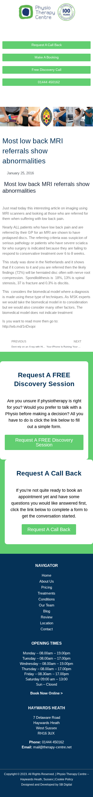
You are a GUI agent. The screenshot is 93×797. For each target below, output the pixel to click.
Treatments (46, 593)
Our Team (46, 605)
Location (46, 623)
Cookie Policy (64, 779)
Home (46, 575)
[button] (87, 99)
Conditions (46, 599)
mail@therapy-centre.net (52, 747)
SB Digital (65, 784)
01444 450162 (53, 742)
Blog (46, 611)
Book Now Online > (46, 693)
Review (46, 617)
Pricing (46, 587)
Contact (47, 629)
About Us (46, 581)
